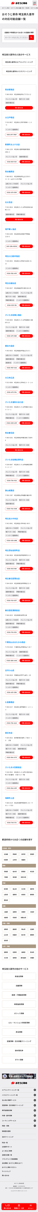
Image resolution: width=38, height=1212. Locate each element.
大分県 (6, 958)
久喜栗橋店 (9, 702)
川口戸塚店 (9, 117)
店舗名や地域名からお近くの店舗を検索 (19, 32)
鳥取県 (6, 929)
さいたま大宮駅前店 (13, 767)
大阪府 (32, 912)
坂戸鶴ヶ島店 (10, 229)
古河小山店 (9, 670)
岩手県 (23, 854)
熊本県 (32, 952)
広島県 (32, 929)
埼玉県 (27, 8)
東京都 (15, 877)
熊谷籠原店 (9, 171)
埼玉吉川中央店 (11, 518)
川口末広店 (9, 377)
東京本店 (8, 732)
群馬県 (23, 871)
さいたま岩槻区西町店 (14, 459)
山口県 (6, 935)
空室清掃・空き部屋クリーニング (12, 1105)
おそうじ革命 (5, 8)
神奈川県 (23, 877)
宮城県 (32, 854)
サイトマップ (6, 1171)
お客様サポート (7, 1147)
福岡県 (6, 952)
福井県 (32, 889)
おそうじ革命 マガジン (9, 1167)
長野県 (15, 894)
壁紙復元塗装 (6, 1131)
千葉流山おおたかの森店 (15, 642)
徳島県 (15, 935)
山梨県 (6, 894)
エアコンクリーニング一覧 (10, 1090)
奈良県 (15, 917)
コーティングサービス (9, 1121)
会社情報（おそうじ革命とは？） (12, 1163)
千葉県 (6, 877)
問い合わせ (5, 1175)
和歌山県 (23, 917)
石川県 (23, 889)
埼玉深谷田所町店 (12, 550)
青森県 (15, 854)
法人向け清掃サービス (9, 1100)
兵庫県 (6, 917)
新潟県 (6, 889)
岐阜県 (23, 894)
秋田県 (6, 860)
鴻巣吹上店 (9, 798)
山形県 (15, 860)
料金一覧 (5, 1143)
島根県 (15, 929)
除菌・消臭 (5, 1126)
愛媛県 (32, 935)
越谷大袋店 (9, 345)
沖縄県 (32, 958)
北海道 (6, 854)
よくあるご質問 (7, 1151)
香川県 (23, 935)
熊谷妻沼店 (9, 432)
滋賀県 (15, 912)
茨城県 (6, 871)
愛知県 (6, 900)
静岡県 (32, 894)
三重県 (6, 912)
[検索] (31, 37)
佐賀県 (15, 952)
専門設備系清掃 (7, 1110)
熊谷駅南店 (9, 89)
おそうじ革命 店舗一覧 (17, 8)
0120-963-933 (21, 1186)
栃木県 (15, 871)
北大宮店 (8, 202)
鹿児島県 (23, 958)
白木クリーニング (7, 1137)
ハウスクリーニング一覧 (10, 1095)
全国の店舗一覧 (7, 1155)
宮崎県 (15, 958)
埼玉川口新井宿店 (12, 256)
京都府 (23, 912)
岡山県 (23, 929)
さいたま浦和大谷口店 (14, 402)
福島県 (23, 860)
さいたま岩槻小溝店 (13, 315)
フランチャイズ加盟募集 (10, 1159)
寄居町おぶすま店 (12, 144)
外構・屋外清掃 (7, 1116)
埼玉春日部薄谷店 (12, 578)
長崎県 (23, 952)
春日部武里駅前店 (12, 610)
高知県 (6, 940)
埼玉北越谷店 (10, 283)
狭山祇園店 (9, 490)
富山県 (15, 889)
